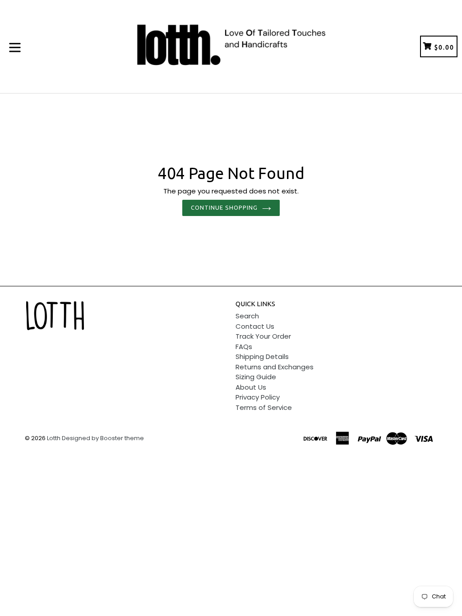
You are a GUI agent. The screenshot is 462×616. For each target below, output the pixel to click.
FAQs (244, 346)
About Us (251, 387)
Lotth (53, 438)
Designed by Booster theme (103, 438)
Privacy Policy (258, 397)
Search (247, 316)
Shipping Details (262, 356)
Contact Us (255, 326)
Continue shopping (224, 207)
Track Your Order (263, 336)
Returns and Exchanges (275, 367)
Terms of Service (264, 407)
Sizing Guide (256, 377)
